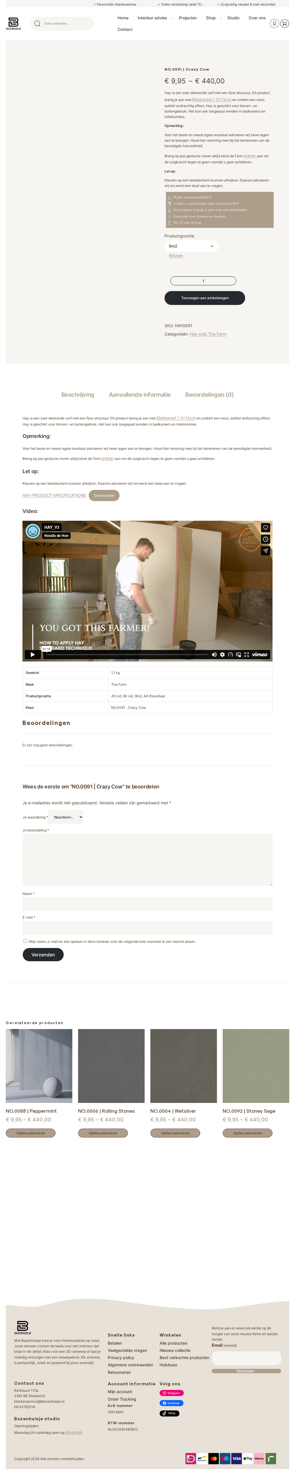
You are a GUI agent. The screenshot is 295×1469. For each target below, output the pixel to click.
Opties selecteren (30, 1133)
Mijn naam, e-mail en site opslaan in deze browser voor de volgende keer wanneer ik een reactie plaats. (112, 941)
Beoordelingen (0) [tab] (209, 394)
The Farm (217, 333)
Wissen (176, 255)
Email (224, 1345)
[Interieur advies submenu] (173, 18)
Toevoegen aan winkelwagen (205, 298)
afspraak (73, 1432)
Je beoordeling (35, 830)
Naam (28, 893)
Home (123, 17)
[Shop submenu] (221, 18)
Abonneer (245, 1371)
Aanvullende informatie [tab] (140, 394)
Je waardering (35, 817)
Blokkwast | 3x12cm (211, 99)
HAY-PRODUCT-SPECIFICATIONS (54, 495)
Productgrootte (179, 235)
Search (87, 24)
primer (250, 155)
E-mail (28, 917)
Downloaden (104, 495)
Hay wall (198, 333)
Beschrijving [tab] (77, 394)
